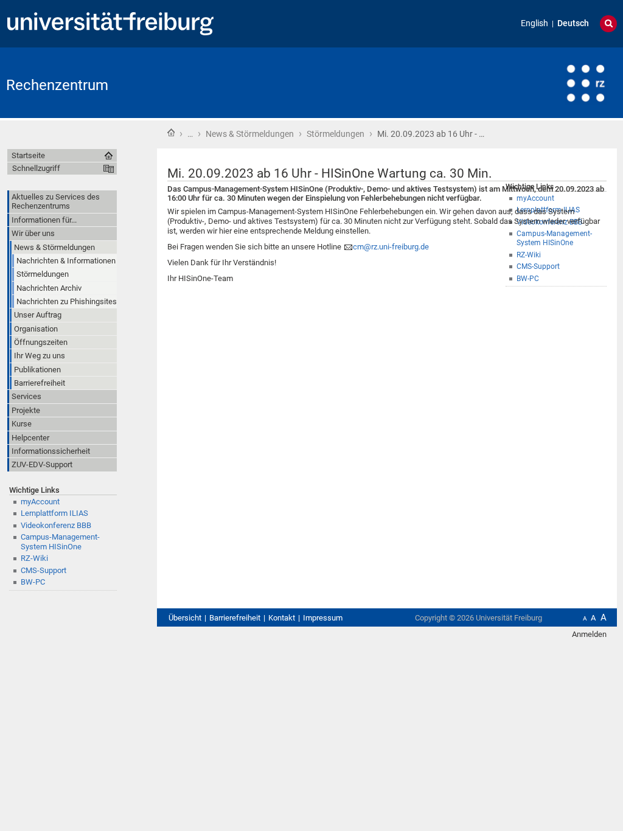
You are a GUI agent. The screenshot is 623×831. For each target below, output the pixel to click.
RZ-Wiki (34, 558)
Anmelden (589, 634)
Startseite (171, 132)
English (534, 23)
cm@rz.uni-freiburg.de (391, 246)
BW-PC (33, 581)
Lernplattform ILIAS (54, 513)
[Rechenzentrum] (557, 82)
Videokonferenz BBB (56, 525)
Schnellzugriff (36, 168)
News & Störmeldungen (250, 134)
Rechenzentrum (57, 85)
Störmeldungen (335, 134)
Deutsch (573, 23)
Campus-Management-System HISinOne (60, 541)
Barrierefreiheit (234, 617)
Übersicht (185, 617)
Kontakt (281, 617)
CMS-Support (43, 570)
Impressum (323, 617)
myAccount (40, 501)
